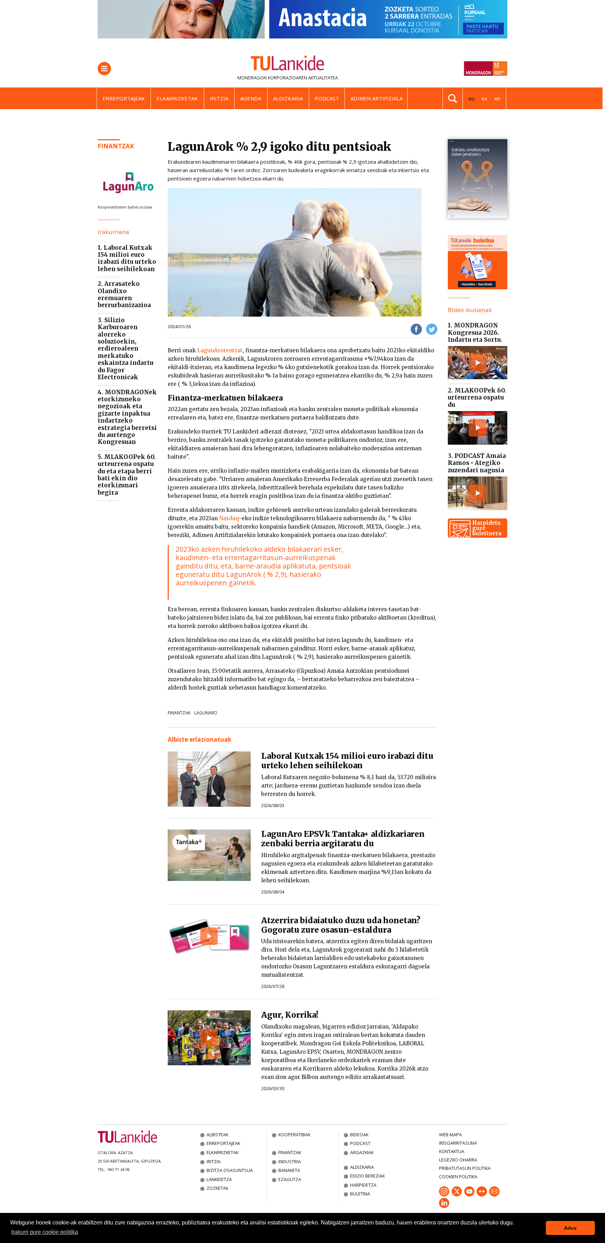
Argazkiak (362, 1152)
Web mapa (450, 1134)
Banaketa (289, 1170)
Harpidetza (363, 1185)
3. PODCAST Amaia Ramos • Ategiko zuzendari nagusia (477, 463)
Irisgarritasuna (458, 1143)
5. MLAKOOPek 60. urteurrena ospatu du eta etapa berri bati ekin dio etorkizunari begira (127, 474)
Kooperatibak (294, 1134)
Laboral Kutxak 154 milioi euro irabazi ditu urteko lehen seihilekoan (347, 760)
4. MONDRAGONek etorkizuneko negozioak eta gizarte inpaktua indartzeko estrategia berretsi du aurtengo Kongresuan (127, 417)
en (497, 98)
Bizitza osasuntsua (230, 1170)
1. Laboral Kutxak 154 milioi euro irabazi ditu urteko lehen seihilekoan (127, 258)
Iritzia (219, 98)
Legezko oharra (458, 1160)
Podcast (327, 98)
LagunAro (205, 713)
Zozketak (217, 1188)
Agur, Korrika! (289, 1015)
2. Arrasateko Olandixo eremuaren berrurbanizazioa (124, 294)
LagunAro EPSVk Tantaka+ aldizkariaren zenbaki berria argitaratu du (343, 838)
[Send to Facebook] (416, 328)
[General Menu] (104, 68)
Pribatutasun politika (465, 1168)
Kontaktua (451, 1151)
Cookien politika (458, 1176)
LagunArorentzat (220, 350)
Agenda (250, 98)
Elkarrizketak (177, 98)
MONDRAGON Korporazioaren (272, 78)
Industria (289, 1161)
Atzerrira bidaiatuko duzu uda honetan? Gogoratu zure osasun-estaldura (340, 925)
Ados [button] (570, 1228)
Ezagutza (289, 1179)
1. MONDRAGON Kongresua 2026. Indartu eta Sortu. (475, 333)
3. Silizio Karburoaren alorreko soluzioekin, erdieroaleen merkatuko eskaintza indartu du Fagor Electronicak (125, 348)
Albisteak (217, 1134)
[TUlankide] (287, 64)
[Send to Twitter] (431, 328)
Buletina (360, 1194)
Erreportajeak (124, 98)
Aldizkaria (288, 98)
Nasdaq (229, 518)
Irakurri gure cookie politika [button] (44, 1232)
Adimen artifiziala (376, 98)
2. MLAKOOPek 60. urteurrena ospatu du (477, 398)
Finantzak (116, 146)
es (484, 98)
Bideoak (359, 1134)
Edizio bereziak (367, 1176)
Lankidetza (219, 1179)
